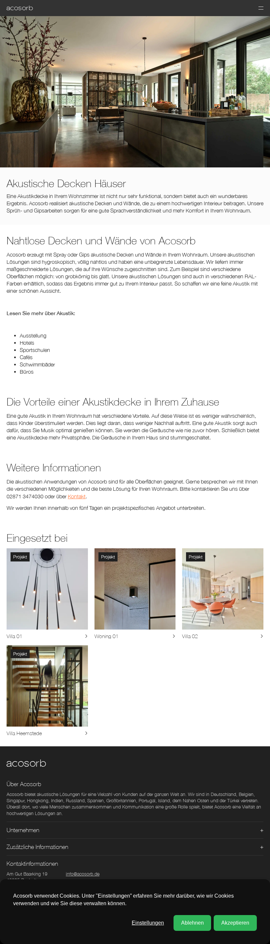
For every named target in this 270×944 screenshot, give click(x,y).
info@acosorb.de (82, 874)
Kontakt (77, 496)
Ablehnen (192, 923)
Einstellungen (148, 923)
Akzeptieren (235, 923)
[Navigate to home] (20, 8)
